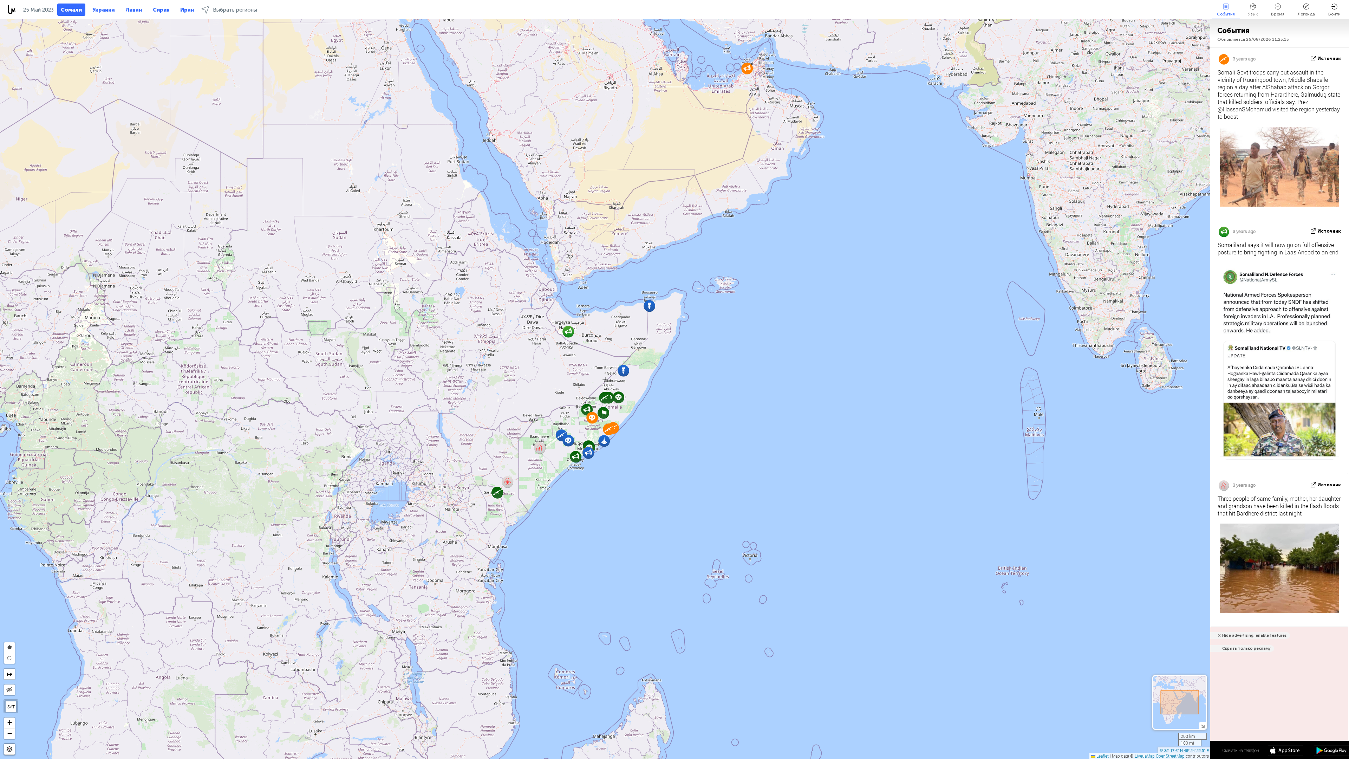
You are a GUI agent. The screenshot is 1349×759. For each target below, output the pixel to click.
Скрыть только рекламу (1246, 648)
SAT (11, 706)
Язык (1253, 14)
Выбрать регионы (235, 10)
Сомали (71, 10)
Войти (1334, 14)
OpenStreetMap (1170, 756)
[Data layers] (9, 749)
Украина (103, 10)
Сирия (161, 10)
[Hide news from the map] (9, 690)
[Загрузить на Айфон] (1285, 751)
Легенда (1306, 14)
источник (1329, 58)
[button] (618, 397)
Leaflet (1102, 756)
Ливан (133, 10)
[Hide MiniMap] (1202, 725)
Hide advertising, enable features (1254, 635)
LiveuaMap (1145, 756)
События (1226, 14)
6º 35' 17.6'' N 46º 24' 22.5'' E (1184, 750)
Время (1277, 14)
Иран (187, 10)
